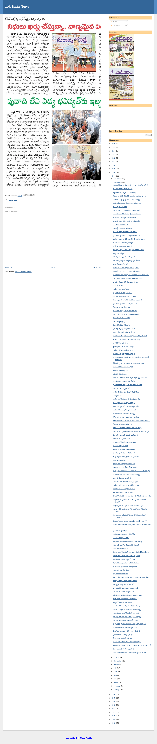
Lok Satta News (17, 6)
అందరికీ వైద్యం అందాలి (120, 446)
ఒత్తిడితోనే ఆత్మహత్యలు (120, 343)
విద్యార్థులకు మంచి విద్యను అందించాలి (125, 435)
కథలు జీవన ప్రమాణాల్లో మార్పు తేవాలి (125, 566)
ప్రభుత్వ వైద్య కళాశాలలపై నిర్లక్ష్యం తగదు (126, 485)
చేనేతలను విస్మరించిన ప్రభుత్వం (123, 242)
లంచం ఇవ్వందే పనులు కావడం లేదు (124, 449)
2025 (114, 147)
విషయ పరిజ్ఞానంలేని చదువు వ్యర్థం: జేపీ (125, 406)
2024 (114, 151)
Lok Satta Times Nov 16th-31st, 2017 (126, 556)
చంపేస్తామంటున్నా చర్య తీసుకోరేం (124, 534)
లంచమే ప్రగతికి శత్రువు (120, 370)
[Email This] (24, 195)
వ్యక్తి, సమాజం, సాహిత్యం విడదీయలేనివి (126, 563)
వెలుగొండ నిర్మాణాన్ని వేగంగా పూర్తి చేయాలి (126, 631)
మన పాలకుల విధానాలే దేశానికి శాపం (125, 599)
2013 (114, 705)
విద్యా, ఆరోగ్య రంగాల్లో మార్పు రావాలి (125, 581)
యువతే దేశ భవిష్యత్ (120, 374)
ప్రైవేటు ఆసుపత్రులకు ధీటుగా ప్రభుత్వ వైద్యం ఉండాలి (130, 336)
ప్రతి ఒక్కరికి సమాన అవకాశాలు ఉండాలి (125, 588)
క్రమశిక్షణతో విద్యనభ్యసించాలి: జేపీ (124, 464)
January (117, 690)
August (116, 664)
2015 (114, 698)
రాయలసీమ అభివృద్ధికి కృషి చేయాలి (124, 410)
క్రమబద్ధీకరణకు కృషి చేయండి (122, 228)
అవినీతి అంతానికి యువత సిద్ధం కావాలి (125, 627)
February (117, 686)
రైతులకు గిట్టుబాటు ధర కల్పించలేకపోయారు (127, 235)
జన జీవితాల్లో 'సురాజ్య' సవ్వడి (122, 189)
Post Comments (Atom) (23, 272)
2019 (114, 169)
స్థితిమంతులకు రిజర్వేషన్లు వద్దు (123, 635)
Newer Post (9, 267)
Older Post (97, 267)
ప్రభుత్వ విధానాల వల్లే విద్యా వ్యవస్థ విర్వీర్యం (127, 617)
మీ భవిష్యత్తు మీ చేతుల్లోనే (121, 318)
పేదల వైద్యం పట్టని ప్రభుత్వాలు (122, 424)
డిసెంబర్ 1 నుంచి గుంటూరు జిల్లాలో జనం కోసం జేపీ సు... (131, 185)
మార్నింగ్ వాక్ (117, 395)
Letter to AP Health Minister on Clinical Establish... (131, 552)
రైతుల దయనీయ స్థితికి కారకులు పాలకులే (126, 210)
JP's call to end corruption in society (126, 417)
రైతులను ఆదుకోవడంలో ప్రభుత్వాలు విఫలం (127, 214)
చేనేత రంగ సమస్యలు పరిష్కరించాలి (124, 217)
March (116, 682)
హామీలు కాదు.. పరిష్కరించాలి (122, 246)
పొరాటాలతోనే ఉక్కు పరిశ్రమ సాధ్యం (124, 442)
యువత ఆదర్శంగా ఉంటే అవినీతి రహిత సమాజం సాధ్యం (131, 431)
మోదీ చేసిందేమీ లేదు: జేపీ (121, 325)
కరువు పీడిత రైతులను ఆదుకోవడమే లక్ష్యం (126, 339)
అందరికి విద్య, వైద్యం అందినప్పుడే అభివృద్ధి (126, 199)
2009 (114, 719)
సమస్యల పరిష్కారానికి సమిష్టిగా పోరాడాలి (126, 257)
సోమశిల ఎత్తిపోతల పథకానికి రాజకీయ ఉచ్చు (127, 428)
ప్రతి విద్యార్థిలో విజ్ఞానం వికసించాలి (124, 453)
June (116, 672)
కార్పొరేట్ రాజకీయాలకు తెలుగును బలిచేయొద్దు (128, 541)
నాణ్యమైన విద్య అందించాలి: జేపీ (123, 584)
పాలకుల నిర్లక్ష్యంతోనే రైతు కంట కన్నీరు (125, 282)
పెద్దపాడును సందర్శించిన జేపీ (122, 293)
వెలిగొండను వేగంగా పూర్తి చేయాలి (123, 591)
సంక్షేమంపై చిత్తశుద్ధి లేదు (121, 321)
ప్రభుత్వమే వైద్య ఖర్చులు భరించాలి (124, 329)
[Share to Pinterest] (33, 195)
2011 (114, 712)
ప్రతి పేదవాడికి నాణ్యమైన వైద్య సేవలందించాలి (127, 385)
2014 (114, 701)
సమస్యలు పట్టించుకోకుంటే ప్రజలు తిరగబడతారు (128, 250)
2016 (114, 694)
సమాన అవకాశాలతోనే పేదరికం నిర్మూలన (126, 613)
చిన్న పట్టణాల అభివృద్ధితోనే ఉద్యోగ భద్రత (126, 456)
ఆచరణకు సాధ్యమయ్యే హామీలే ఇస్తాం (125, 311)
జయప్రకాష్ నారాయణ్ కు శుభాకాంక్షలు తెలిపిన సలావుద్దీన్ (131, 471)
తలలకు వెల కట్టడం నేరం (121, 538)
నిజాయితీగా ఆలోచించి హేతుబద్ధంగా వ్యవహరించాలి (129, 652)
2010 (114, 716)
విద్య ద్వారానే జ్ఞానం (119, 253)
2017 (114, 176)
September (118, 661)
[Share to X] (28, 195)
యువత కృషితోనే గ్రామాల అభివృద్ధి (124, 354)
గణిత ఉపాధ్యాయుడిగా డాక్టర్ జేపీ (124, 381)
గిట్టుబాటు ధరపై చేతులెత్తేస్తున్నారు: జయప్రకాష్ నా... (129, 196)
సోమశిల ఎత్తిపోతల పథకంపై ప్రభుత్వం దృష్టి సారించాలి (130, 378)
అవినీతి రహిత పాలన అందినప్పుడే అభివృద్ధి (126, 474)
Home (53, 267)
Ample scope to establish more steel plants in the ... (131, 421)
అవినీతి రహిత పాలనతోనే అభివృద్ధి (124, 413)
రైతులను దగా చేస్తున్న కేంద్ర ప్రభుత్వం (125, 296)
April (115, 679)
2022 (114, 158)
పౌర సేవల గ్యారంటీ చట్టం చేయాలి (124, 559)
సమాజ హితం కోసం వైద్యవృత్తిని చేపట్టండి (126, 545)
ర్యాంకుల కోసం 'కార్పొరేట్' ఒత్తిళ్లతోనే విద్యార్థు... (128, 606)
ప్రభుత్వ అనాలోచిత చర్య (121, 289)
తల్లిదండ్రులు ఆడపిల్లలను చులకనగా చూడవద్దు (128, 505)
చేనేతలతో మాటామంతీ (120, 225)
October (117, 657)
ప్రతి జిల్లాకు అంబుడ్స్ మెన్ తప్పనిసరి (125, 467)
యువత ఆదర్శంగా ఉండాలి (121, 438)
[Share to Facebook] (31, 195)
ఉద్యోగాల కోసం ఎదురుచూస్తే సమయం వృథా (127, 399)
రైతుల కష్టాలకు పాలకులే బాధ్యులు (124, 332)
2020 (114, 165)
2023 (114, 154)
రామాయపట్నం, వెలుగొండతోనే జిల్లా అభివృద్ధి (127, 609)
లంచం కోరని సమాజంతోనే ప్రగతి (123, 367)
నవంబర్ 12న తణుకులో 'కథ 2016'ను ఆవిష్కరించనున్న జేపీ (132, 645)
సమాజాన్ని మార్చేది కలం (121, 570)
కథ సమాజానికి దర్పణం (120, 574)
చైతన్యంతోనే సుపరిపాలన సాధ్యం (123, 346)
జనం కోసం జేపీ (118, 285)
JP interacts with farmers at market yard (127, 278)
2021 (114, 162)
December (117, 179)
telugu (15, 200)
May (115, 675)
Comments (116, 25)
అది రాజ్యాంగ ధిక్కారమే (120, 548)
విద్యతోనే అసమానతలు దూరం (122, 602)
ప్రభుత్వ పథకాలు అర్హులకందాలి (123, 350)
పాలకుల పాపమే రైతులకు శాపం (123, 492)
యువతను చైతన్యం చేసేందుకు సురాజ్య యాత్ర (127, 595)
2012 (114, 709)
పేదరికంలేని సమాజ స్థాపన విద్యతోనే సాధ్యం (127, 642)
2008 (114, 723)
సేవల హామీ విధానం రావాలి (122, 307)
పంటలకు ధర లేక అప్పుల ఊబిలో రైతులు (126, 268)
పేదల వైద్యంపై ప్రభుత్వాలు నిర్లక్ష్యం (124, 403)
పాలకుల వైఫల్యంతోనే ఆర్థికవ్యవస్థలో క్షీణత (126, 260)
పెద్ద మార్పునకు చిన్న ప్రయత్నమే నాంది (125, 620)
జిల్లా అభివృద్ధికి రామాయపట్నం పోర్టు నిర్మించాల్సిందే (129, 624)
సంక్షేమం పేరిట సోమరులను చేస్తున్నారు (125, 482)
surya (11, 200)
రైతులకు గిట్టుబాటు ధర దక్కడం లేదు (125, 303)
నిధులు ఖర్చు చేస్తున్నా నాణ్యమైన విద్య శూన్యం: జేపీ (25, 19)
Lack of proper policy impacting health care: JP (130, 521)
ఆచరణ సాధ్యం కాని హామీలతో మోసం (125, 232)
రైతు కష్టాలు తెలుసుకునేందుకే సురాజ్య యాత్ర (127, 300)
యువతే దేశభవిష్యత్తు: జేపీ (121, 388)
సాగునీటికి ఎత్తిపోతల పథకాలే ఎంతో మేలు (126, 392)
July (115, 668)
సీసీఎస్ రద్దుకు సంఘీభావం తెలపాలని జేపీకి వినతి (128, 363)
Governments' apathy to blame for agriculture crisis (131, 275)
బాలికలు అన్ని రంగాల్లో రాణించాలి (124, 489)
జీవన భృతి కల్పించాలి (120, 207)
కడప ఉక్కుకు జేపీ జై (119, 460)
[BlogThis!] (26, 195)
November (117, 182)
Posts (114, 22)
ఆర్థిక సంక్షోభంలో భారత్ (120, 264)
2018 (114, 172)
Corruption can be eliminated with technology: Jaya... (132, 577)
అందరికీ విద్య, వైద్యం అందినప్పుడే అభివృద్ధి (126, 221)
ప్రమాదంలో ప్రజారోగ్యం (120, 531)
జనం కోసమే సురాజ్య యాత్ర (122, 478)
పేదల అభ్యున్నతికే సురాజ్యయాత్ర (123, 649)
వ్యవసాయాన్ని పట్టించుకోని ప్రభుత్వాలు (125, 192)
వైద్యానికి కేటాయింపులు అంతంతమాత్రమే (126, 314)
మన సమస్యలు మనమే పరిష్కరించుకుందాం (127, 203)
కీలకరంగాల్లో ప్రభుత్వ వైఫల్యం (122, 638)
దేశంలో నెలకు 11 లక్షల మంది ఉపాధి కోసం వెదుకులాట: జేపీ (132, 496)
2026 (114, 144)
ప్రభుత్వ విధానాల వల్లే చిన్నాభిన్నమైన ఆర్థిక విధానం (129, 239)
